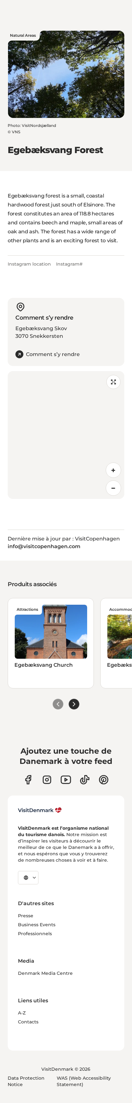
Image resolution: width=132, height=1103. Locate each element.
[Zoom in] (113, 470)
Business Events (36, 925)
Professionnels (35, 933)
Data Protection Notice (26, 1081)
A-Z (22, 1013)
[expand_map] (113, 382)
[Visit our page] (47, 779)
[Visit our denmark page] (28, 779)
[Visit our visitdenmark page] (65, 779)
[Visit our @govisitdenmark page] (84, 779)
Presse (25, 916)
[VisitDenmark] (40, 810)
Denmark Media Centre (45, 973)
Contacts (28, 1022)
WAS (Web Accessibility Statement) (84, 1081)
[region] (66, 435)
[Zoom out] (113, 488)
